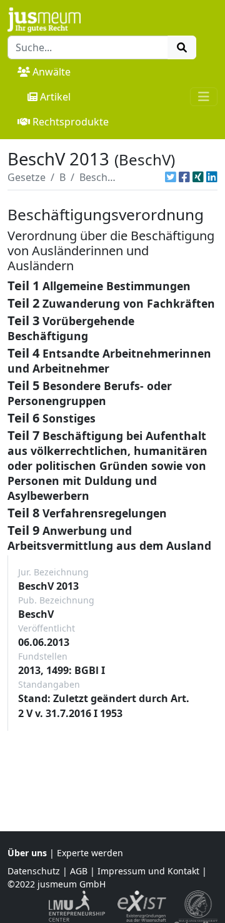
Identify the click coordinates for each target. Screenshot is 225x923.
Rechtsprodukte (70, 122)
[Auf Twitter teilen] (170, 177)
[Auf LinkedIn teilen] (212, 177)
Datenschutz (34, 871)
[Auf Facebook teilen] (184, 177)
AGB (79, 871)
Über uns (27, 853)
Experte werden (90, 853)
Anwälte (51, 72)
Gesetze (27, 177)
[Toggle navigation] (204, 96)
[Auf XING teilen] (198, 177)
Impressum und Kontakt (148, 871)
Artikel (55, 97)
